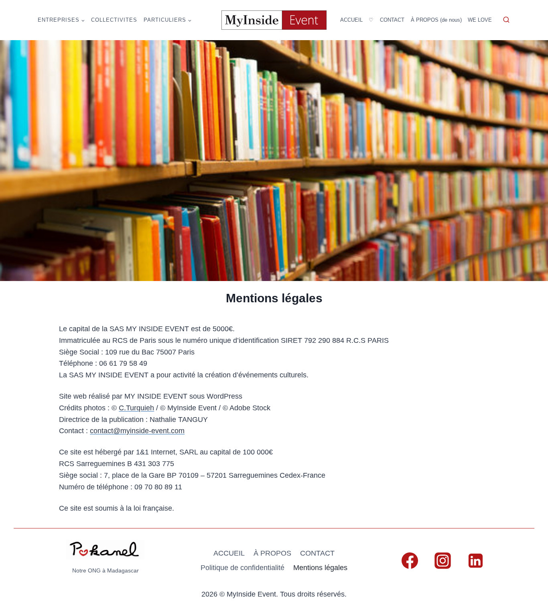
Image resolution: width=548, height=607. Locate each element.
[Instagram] (442, 560)
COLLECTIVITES (114, 20)
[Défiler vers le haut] (526, 529)
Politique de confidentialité (242, 568)
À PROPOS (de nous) (436, 20)
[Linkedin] (475, 560)
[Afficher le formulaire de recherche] (506, 20)
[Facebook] (409, 560)
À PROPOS (272, 553)
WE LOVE (480, 20)
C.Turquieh (136, 408)
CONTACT (392, 20)
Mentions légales (320, 568)
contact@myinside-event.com (137, 431)
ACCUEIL (351, 20)
